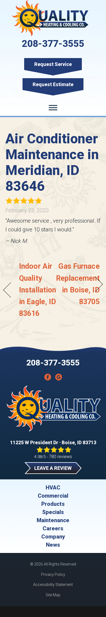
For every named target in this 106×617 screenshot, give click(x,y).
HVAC (53, 487)
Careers (53, 528)
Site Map (53, 595)
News (53, 545)
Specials (53, 512)
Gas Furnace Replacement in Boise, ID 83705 (78, 284)
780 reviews (60, 456)
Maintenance (53, 520)
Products (53, 504)
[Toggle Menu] (53, 107)
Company (53, 536)
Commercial (53, 495)
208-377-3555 (53, 43)
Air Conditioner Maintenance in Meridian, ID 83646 (52, 162)
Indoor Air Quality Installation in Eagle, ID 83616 (37, 290)
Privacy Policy (53, 574)
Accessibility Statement (53, 584)
